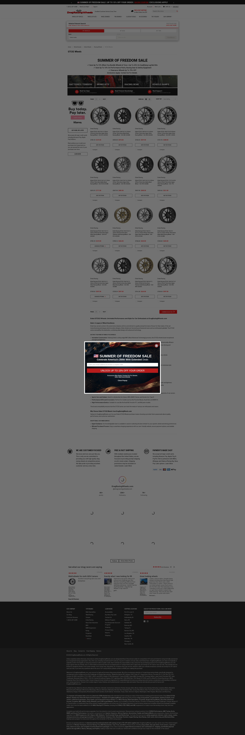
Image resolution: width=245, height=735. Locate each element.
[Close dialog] (156, 345)
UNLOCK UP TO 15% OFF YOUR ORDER (123, 370)
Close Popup (122, 380)
